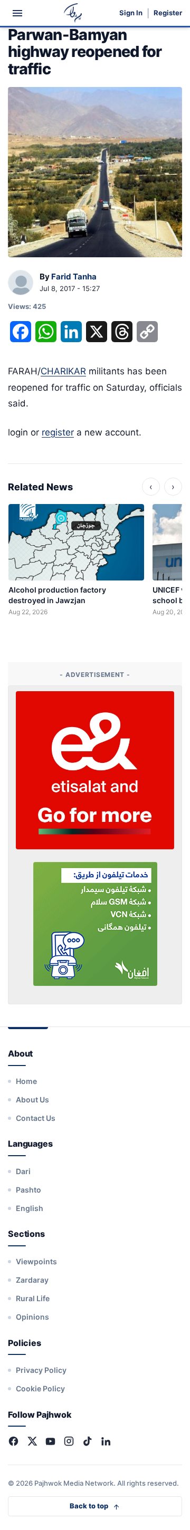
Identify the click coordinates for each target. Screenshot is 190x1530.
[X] (31, 1441)
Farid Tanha (74, 277)
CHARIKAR (63, 371)
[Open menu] (17, 13)
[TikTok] (87, 1441)
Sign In (130, 12)
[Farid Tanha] (20, 283)
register (58, 432)
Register (168, 12)
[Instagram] (68, 1441)
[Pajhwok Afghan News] (73, 13)
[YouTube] (50, 1441)
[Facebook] (13, 1441)
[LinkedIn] (105, 1441)
